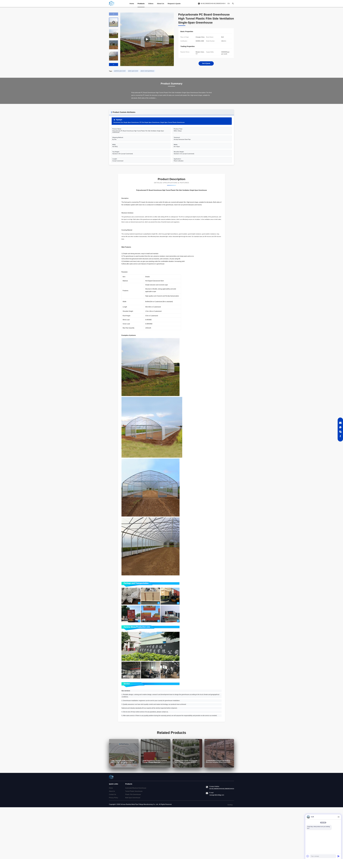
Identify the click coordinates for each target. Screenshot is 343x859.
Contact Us (112, 794)
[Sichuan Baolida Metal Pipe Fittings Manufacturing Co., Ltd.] (111, 3)
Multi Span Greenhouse (132, 797)
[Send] (338, 856)
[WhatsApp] (340, 427)
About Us (160, 3)
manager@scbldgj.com (216, 795)
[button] (113, 64)
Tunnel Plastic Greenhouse (133, 791)
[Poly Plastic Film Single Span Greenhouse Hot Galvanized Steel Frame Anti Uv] (147, 39)
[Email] (340, 423)
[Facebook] (340, 436)
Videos (150, 3)
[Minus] (338, 817)
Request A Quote (174, 3)
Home (132, 3)
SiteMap (230, 805)
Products (141, 3)
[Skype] (340, 432)
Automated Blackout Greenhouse (135, 788)
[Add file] (307, 856)
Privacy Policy (113, 797)
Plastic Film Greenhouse (133, 794)
